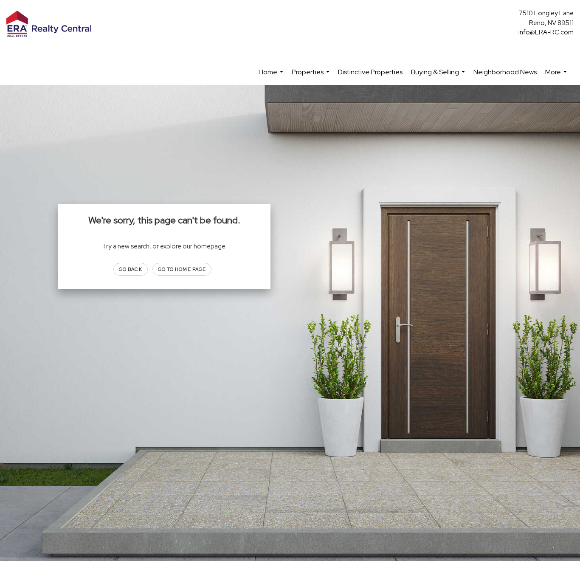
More (557, 76)
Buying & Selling (439, 76)
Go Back (130, 269)
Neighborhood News (505, 72)
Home (272, 76)
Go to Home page (182, 269)
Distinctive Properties (370, 72)
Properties (312, 76)
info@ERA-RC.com (546, 32)
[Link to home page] (51, 24)
